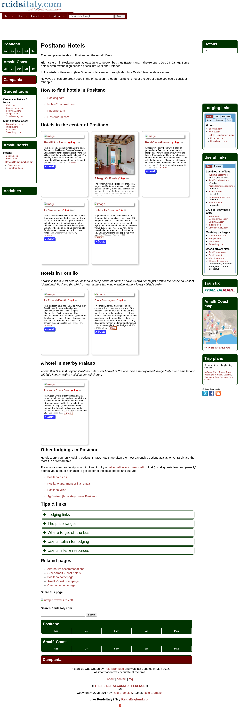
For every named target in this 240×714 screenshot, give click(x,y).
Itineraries (209, 377)
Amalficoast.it (215, 255)
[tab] (209, 117)
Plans (20, 16)
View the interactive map (217, 348)
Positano (51, 624)
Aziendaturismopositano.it (222, 186)
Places (7, 16)
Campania (52, 659)
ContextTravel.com (15, 108)
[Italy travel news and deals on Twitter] (205, 395)
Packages (209, 374)
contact (121, 679)
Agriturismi (54, 496)
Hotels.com (11, 158)
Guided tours (16, 91)
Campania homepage (61, 585)
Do (86, 631)
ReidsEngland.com (136, 699)
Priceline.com (56, 110)
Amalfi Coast (55, 642)
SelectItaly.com (13, 111)
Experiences (55, 16)
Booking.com (55, 98)
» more (72, 162)
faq (131, 679)
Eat (146, 631)
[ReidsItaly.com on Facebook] (211, 395)
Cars (215, 372)
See (56, 631)
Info (217, 377)
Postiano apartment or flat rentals (69, 483)
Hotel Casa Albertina (157, 142)
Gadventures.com (14, 124)
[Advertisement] (61, 30)
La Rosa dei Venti (55, 300)
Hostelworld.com (58, 117)
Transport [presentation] (217, 166)
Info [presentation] (208, 166)
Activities (12, 191)
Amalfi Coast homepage (63, 581)
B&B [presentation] (216, 116)
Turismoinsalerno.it (218, 174)
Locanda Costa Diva (56, 390)
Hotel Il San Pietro (55, 142)
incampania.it (215, 202)
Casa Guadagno (105, 300)
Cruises (218, 374)
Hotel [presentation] (209, 116)
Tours (228, 372)
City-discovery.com (15, 116)
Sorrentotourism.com (219, 197)
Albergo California (106, 178)
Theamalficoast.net (218, 261)
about (110, 679)
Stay (116, 631)
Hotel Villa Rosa (104, 210)
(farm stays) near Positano (78, 496)
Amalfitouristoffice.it (219, 180)
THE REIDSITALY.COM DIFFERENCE (120, 686)
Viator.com (11, 105)
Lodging (227, 374)
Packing (224, 377)
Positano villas (56, 490)
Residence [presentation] (220, 120)
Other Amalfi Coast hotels (64, 573)
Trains (222, 372)
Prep (231, 377)
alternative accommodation (128, 467)
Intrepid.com (12, 113)
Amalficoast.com (217, 252)
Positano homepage (60, 577)
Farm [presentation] (229, 120)
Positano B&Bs (57, 477)
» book (49, 166)
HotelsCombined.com (61, 104)
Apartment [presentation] (226, 116)
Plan (176, 631)
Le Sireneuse (52, 210)
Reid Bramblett (114, 668)
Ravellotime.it (216, 191)
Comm (207, 379)
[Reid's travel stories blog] (218, 395)
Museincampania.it (218, 258)
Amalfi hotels (16, 145)
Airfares (208, 372)
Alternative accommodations (65, 569)
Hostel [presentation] (209, 120)
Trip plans (213, 358)
